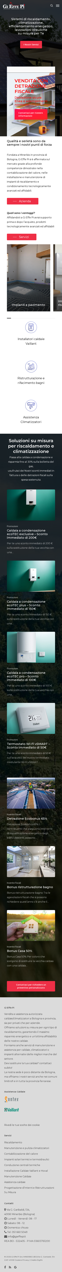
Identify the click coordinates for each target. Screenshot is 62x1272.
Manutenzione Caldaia (17, 1176)
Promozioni (12, 526)
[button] (57, 5)
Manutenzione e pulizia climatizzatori (26, 1148)
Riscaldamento (13, 1142)
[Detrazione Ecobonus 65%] (31, 809)
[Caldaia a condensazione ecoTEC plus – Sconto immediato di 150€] (31, 593)
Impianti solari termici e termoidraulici (26, 1159)
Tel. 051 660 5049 (16, 1232)
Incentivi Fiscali (14, 814)
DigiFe (39, 1260)
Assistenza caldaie (14, 1182)
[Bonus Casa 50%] (31, 939)
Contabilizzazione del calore (21, 1153)
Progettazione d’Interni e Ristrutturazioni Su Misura (29, 1190)
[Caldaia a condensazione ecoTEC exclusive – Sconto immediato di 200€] (31, 522)
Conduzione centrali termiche (22, 1165)
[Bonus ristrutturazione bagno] (31, 875)
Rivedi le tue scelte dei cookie (22, 1125)
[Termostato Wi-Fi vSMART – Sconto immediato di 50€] (31, 733)
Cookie (18, 1260)
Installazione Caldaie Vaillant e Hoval (26, 1170)
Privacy (25, 1260)
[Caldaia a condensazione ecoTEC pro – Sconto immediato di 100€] (31, 664)
